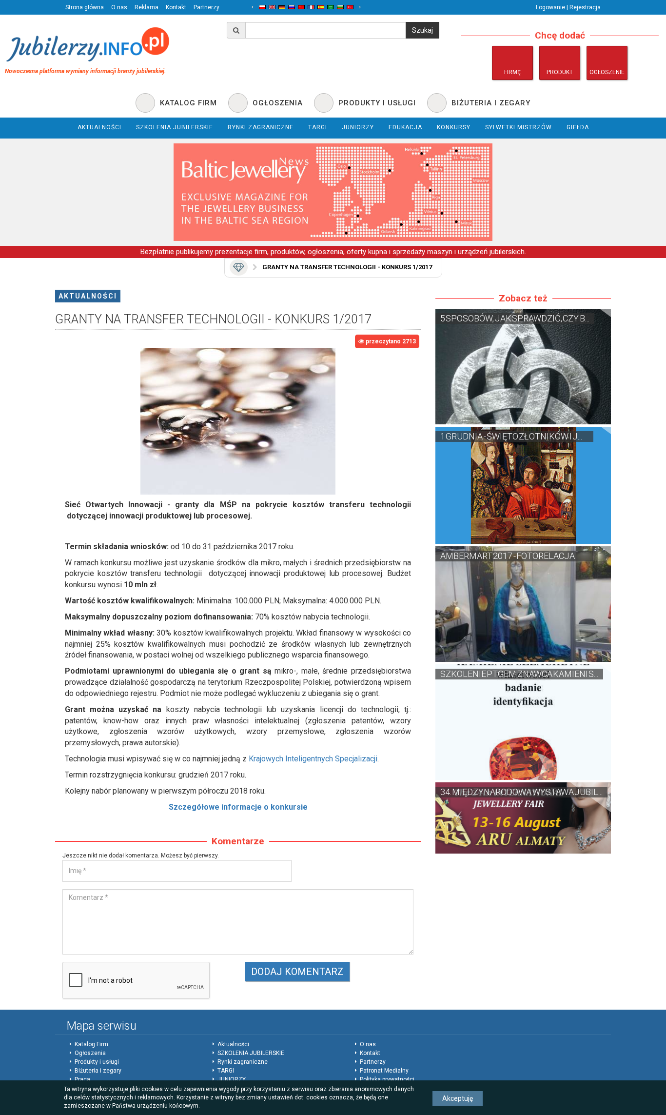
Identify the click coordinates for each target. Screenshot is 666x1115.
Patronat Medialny (384, 1070)
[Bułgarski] (340, 7)
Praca (82, 1079)
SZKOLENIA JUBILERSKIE (250, 1053)
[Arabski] (330, 7)
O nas (119, 7)
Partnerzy (206, 7)
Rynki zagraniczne (242, 1061)
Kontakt (176, 7)
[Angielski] (272, 7)
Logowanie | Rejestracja (568, 7)
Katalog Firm (91, 1044)
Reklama (146, 7)
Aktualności (88, 296)
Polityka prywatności (387, 1079)
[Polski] (262, 7)
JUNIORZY (231, 1079)
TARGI (225, 1070)
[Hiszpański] (321, 7)
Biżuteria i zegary (98, 1070)
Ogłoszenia (90, 1053)
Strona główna (84, 7)
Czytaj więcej (523, 366)
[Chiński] (301, 7)
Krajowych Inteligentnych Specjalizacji (313, 758)
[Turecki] (350, 7)
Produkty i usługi (97, 1061)
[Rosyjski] (291, 7)
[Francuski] (311, 7)
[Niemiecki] (282, 7)
